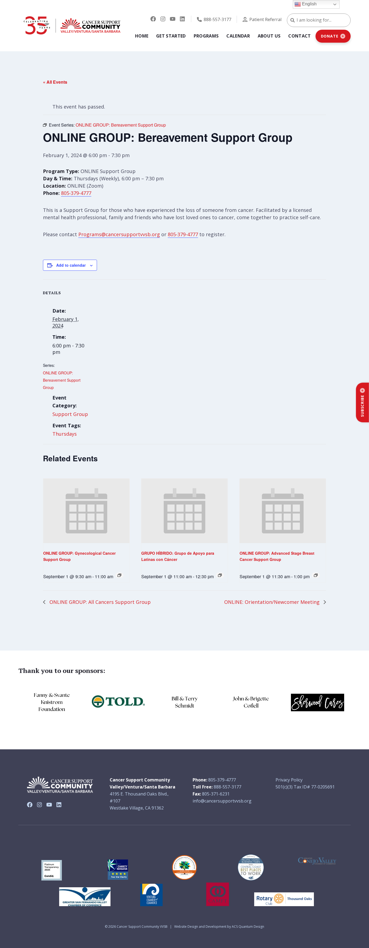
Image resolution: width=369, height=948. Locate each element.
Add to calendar (71, 265)
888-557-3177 (217, 19)
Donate (329, 36)
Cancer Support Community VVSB (142, 926)
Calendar (238, 36)
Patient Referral (265, 19)
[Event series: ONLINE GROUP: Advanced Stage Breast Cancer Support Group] (316, 575)
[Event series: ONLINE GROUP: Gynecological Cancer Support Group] (119, 575)
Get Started (171, 36)
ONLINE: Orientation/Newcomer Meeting (272, 602)
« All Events (55, 82)
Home (141, 36)
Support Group (70, 414)
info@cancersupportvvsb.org (222, 801)
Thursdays (64, 434)
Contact (299, 36)
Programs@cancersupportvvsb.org (119, 234)
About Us (269, 36)
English (309, 4)
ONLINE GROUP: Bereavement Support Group (61, 380)
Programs (206, 36)
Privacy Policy (289, 780)
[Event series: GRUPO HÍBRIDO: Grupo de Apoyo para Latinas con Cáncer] (220, 575)
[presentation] (86, 511)
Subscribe (362, 406)
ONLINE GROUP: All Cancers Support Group (99, 602)
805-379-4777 (76, 193)
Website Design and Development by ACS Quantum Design (219, 926)
